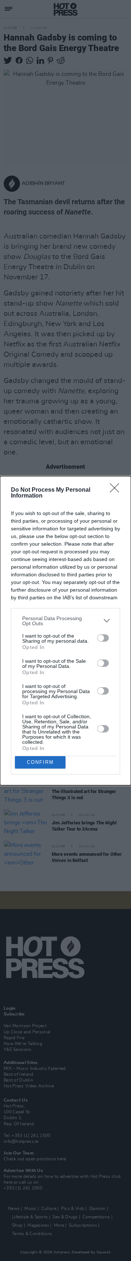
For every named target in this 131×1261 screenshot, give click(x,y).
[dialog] (65, 630)
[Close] (117, 490)
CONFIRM (40, 762)
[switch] (103, 638)
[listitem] (65, 621)
